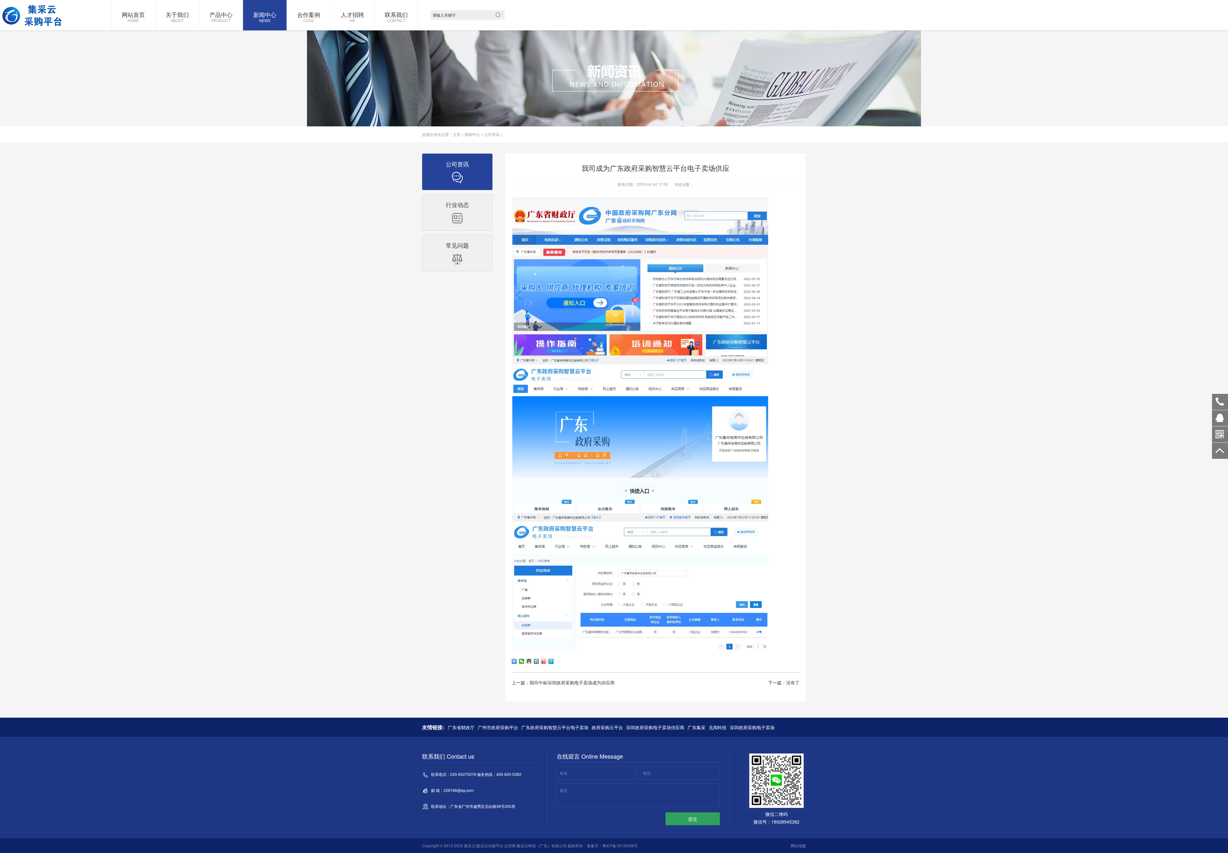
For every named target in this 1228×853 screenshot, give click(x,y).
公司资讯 (492, 134)
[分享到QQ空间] (536, 661)
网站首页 (133, 16)
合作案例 (308, 16)
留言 (564, 790)
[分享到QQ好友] (529, 661)
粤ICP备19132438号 (620, 845)
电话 (647, 773)
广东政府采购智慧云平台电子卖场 (554, 727)
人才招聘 (352, 16)
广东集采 (696, 727)
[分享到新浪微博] (544, 661)
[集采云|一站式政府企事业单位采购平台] (33, 15)
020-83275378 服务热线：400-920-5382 (1220, 402)
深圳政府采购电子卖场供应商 (655, 727)
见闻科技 (718, 727)
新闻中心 (264, 16)
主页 (456, 134)
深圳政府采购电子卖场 (752, 727)
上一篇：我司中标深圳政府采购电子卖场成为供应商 (563, 682)
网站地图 (798, 845)
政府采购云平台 (607, 727)
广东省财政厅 (461, 727)
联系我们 (396, 16)
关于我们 (177, 16)
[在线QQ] (1220, 420)
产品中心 (220, 16)
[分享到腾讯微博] (551, 661)
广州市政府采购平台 (498, 727)
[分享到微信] (521, 661)
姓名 (564, 773)
